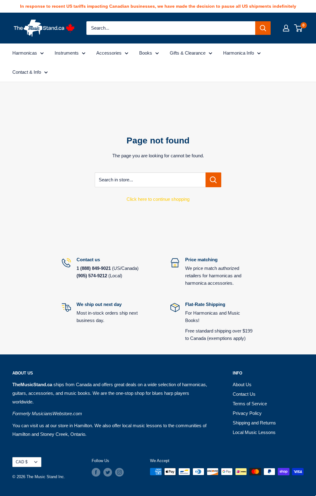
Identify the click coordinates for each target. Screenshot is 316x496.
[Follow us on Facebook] (96, 472)
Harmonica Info (238, 53)
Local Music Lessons (254, 432)
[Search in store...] (213, 179)
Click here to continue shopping (158, 199)
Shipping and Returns (254, 422)
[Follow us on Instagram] (119, 472)
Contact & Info (26, 72)
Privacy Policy (247, 413)
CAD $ (21, 462)
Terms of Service (250, 403)
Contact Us (244, 394)
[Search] (263, 28)
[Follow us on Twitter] (107, 472)
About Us (242, 384)
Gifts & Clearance (188, 53)
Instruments (67, 53)
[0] (298, 28)
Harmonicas (24, 53)
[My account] (286, 28)
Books (145, 53)
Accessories (109, 53)
